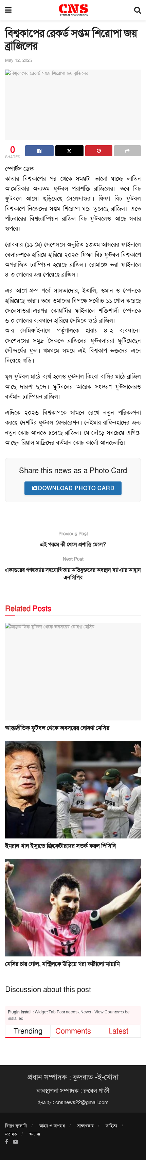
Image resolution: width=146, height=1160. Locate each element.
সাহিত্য (111, 1126)
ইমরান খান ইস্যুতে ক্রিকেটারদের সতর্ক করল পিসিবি (60, 846)
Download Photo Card (76, 488)
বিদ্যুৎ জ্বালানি (16, 1126)
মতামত (11, 1134)
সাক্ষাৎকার (85, 1126)
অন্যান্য (34, 1134)
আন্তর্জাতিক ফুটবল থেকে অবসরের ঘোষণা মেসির (57, 728)
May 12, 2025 (18, 60)
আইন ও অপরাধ (52, 1126)
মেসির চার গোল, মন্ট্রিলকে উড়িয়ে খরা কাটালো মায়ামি (62, 964)
